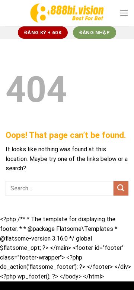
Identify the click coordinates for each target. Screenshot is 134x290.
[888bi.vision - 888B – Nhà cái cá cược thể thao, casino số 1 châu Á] (67, 13)
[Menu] (123, 13)
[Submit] (121, 188)
